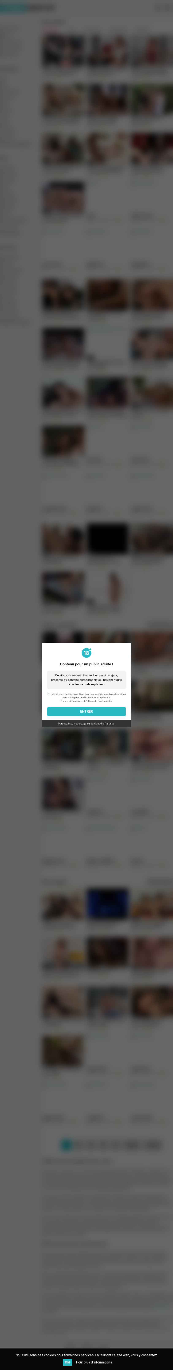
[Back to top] (159, 1357)
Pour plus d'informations (94, 1362)
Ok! (67, 1362)
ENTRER (86, 711)
